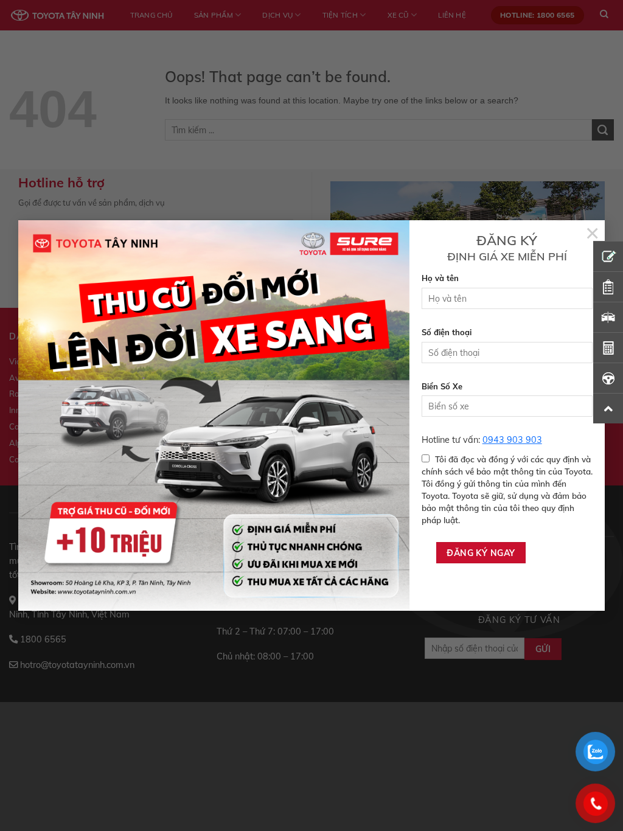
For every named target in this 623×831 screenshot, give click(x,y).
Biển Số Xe (442, 386)
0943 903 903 (512, 439)
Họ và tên (440, 278)
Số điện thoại (447, 332)
